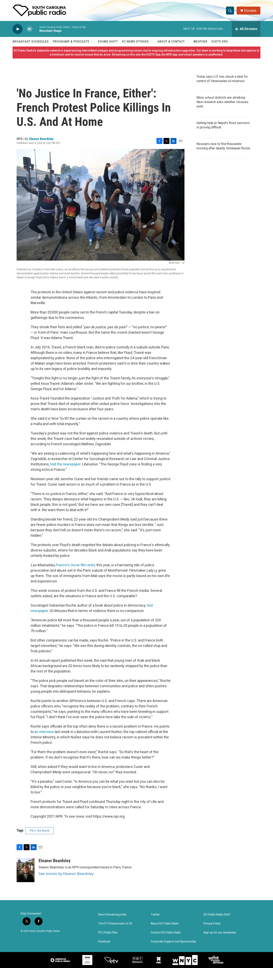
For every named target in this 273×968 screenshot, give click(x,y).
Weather (200, 41)
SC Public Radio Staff (216, 914)
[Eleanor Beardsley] (26, 870)
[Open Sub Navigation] (92, 41)
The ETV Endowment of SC (115, 923)
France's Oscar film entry (76, 565)
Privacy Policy (212, 923)
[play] (17, 29)
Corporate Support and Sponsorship (173, 941)
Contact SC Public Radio (166, 932)
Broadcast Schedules (31, 41)
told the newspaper (65, 464)
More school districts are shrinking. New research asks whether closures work (222, 102)
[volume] (29, 29)
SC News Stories (135, 41)
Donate (250, 10)
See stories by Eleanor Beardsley (66, 873)
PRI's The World (40, 830)
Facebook (104, 941)
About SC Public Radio (165, 923)
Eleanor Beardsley (41, 139)
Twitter (155, 914)
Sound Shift (108, 41)
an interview (44, 732)
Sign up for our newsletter (219, 932)
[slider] (36, 29)
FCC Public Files (108, 932)
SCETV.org (219, 41)
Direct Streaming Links (112, 914)
